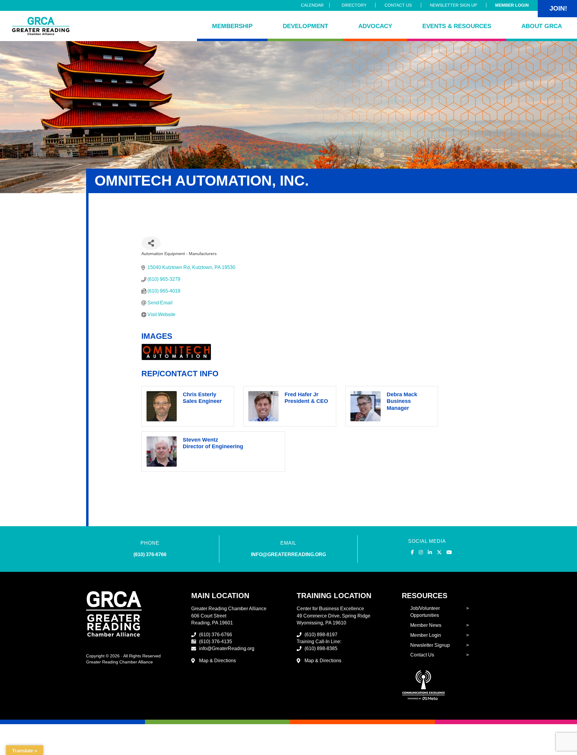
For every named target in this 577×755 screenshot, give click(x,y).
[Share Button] (151, 243)
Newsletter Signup (430, 645)
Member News (425, 625)
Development (305, 26)
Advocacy (375, 26)
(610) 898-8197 (321, 634)
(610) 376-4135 (215, 641)
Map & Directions (217, 660)
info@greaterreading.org (288, 554)
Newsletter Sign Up (453, 5)
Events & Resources (456, 26)
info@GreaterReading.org (226, 648)
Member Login (512, 5)
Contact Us (398, 5)
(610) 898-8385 (321, 648)
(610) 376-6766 (150, 554)
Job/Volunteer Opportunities (425, 612)
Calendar (312, 5)
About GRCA (541, 26)
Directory (354, 5)
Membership (232, 26)
